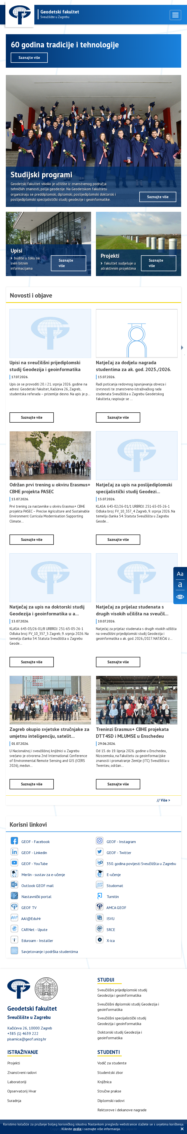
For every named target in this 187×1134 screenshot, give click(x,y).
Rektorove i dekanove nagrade (122, 1109)
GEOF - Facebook (35, 841)
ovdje (77, 1129)
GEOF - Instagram (121, 841)
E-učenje (113, 874)
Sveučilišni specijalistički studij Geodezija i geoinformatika (121, 1021)
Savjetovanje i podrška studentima (49, 951)
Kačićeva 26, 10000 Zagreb (29, 1028)
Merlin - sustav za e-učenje (42, 874)
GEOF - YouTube (34, 863)
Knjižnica (104, 1081)
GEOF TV (28, 907)
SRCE (110, 929)
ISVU (110, 918)
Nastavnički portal (35, 896)
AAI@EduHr (30, 918)
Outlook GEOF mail (37, 885)
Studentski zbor (110, 1072)
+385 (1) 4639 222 (22, 1033)
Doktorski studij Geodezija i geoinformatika (119, 1035)
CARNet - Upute (33, 929)
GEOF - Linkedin (33, 852)
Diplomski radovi (110, 1100)
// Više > (163, 800)
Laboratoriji (16, 1081)
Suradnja (14, 1100)
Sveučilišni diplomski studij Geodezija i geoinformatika (128, 1007)
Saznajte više (29, 57)
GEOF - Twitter (118, 852)
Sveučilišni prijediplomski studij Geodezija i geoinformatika (122, 992)
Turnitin (112, 896)
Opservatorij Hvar (21, 1091)
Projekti (13, 1062)
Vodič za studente (112, 1062)
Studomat (114, 885)
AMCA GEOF (116, 907)
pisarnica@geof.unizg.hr (26, 1039)
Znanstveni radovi (22, 1072)
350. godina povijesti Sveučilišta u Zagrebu (141, 863)
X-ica (110, 940)
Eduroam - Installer (36, 940)
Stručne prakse (109, 1091)
